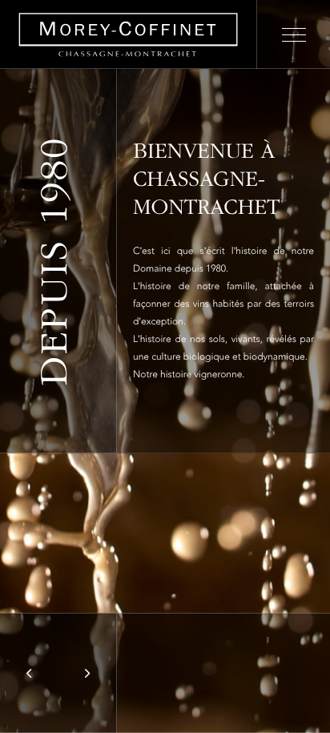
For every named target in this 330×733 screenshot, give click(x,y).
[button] (29, 673)
